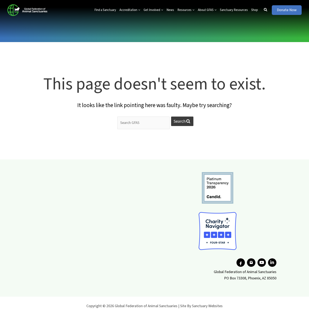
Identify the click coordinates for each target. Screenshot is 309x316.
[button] (138, 10)
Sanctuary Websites (207, 306)
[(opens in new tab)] (217, 187)
